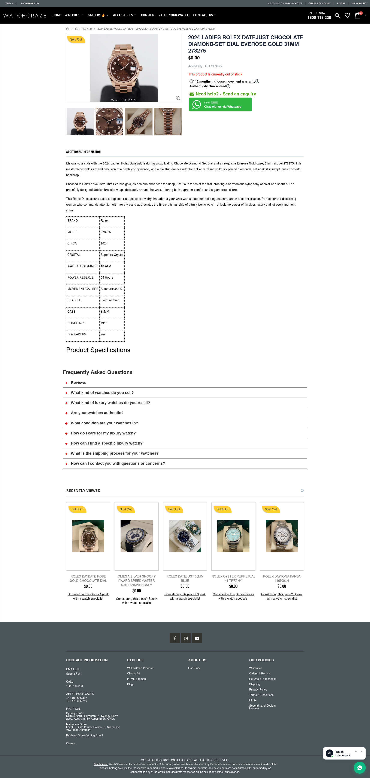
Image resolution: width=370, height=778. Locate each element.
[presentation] (71, 120)
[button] (298, 490)
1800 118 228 (319, 17)
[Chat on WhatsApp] (360, 768)
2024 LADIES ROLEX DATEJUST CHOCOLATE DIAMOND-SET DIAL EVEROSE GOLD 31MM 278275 (245, 43)
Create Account (320, 3)
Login (341, 3)
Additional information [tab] (83, 151)
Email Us (72, 669)
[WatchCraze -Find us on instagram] (186, 638)
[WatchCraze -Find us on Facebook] (175, 638)
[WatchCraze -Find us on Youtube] (197, 638)
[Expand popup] (356, 751)
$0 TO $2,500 (83, 29)
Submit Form (74, 673)
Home (67, 28)
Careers (71, 743)
